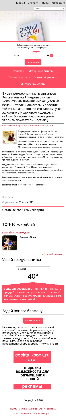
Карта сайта (58, 2)
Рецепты (19, 71)
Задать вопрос (33, 320)
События (6, 125)
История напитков (41, 71)
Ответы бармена (19, 77)
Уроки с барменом (45, 77)
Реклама (45, 2)
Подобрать (33, 61)
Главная (20, 2)
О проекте (33, 2)
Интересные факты (33, 84)
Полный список (53, 254)
